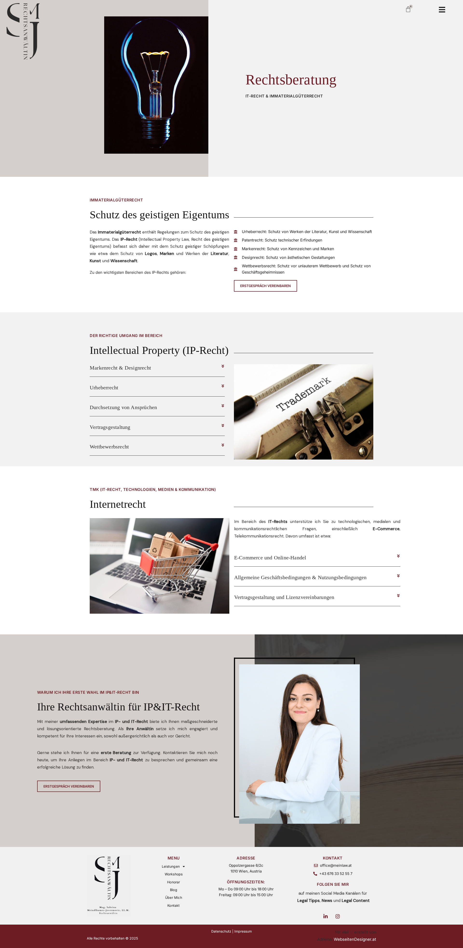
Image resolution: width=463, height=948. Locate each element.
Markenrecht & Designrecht (120, 368)
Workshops (174, 874)
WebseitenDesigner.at (355, 939)
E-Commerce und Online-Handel (270, 558)
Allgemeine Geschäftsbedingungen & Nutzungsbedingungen (300, 577)
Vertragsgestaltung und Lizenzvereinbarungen (284, 597)
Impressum (243, 931)
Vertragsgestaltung (110, 427)
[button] (157, 368)
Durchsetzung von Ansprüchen (123, 407)
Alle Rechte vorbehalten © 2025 (112, 938)
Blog (173, 890)
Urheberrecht (104, 388)
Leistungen (171, 866)
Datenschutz (221, 931)
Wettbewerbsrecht (109, 447)
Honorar (173, 882)
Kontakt (173, 905)
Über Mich (173, 897)
